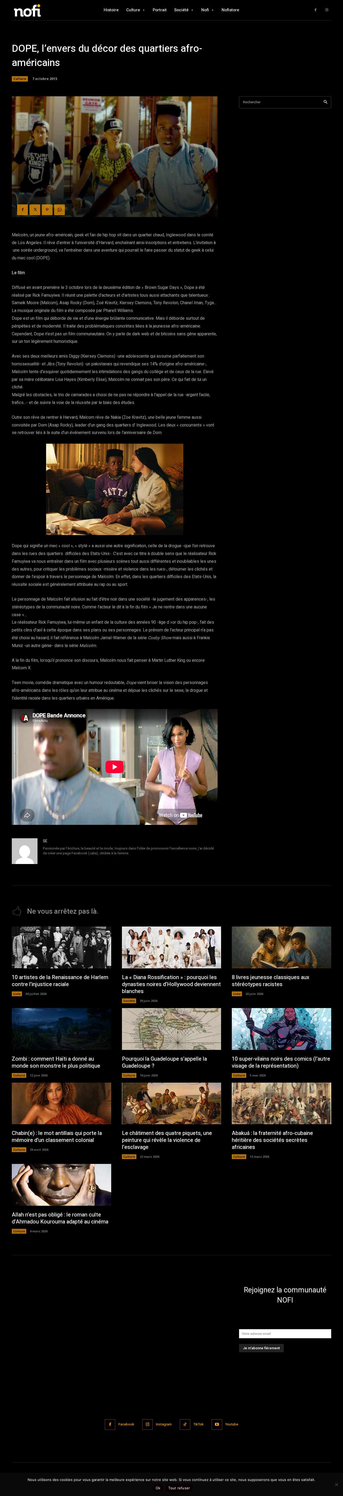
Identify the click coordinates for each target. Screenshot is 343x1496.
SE (45, 841)
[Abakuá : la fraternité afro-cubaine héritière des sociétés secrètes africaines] (281, 1103)
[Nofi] (41, 10)
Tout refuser (179, 1488)
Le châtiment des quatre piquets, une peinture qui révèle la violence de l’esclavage (167, 1140)
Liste (17, 994)
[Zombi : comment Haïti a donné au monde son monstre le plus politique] (61, 1029)
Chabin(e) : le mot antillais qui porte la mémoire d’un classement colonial (57, 1136)
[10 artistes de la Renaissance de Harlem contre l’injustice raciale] (61, 947)
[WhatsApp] (59, 209)
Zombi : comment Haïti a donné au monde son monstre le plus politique (56, 1062)
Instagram (164, 1424)
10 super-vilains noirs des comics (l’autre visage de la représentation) (281, 1062)
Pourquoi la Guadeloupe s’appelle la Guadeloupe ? (164, 1062)
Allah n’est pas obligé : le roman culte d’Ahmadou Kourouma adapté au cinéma (60, 1218)
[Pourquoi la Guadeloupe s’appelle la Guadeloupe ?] (171, 1029)
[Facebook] (315, 10)
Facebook (126, 1424)
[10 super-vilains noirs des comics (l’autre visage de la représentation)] (281, 1029)
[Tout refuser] (336, 1484)
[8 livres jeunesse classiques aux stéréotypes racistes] (281, 947)
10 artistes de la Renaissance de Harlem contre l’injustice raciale (60, 980)
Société (129, 1001)
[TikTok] (185, 1424)
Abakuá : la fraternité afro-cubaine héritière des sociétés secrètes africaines (272, 1140)
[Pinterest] (47, 209)
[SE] (25, 851)
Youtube (231, 1424)
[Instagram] (326, 10)
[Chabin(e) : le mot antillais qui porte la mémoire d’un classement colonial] (61, 1103)
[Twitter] (34, 209)
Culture (19, 78)
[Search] (325, 102)
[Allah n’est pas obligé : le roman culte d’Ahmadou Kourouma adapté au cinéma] (61, 1185)
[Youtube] (217, 1424)
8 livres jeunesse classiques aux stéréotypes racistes (270, 980)
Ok (158, 1488)
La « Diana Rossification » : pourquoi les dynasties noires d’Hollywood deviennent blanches (171, 984)
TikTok (198, 1424)
